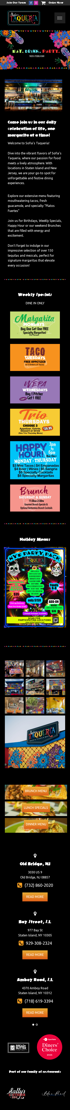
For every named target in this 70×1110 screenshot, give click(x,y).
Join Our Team (16, 2)
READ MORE (35, 896)
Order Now (56, 2)
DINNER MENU (36, 824)
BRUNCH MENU (36, 791)
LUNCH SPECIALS (36, 807)
